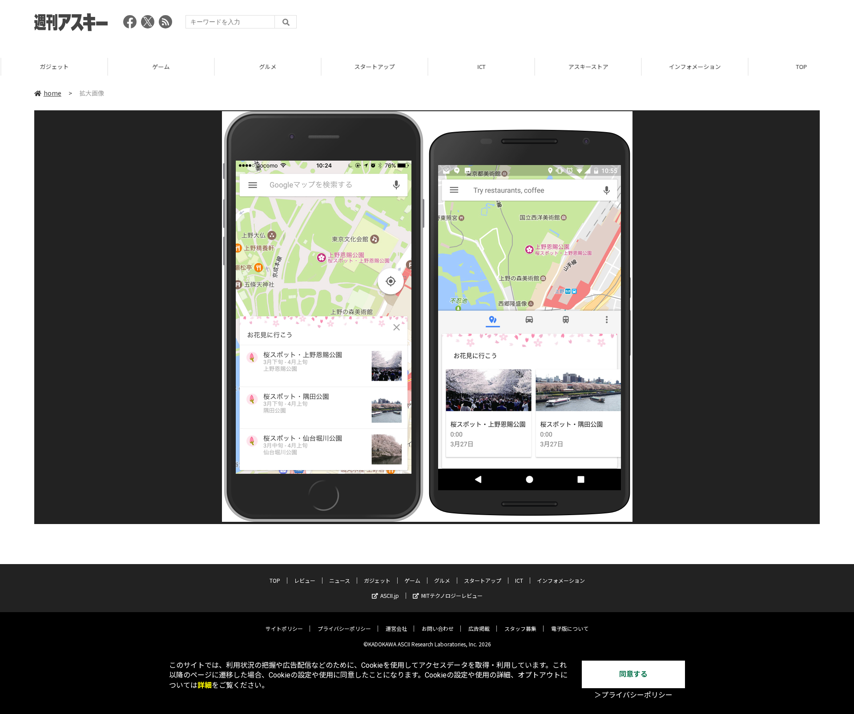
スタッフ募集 (520, 628)
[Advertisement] (658, 24)
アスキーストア (587, 66)
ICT (480, 66)
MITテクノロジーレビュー (452, 595)
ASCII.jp (389, 595)
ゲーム (160, 66)
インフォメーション (694, 66)
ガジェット (53, 66)
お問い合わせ (438, 628)
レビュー (304, 580)
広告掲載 (479, 628)
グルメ (266, 66)
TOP (800, 66)
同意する (633, 674)
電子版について (569, 628)
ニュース (339, 580)
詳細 (204, 685)
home (52, 93)
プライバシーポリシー (344, 628)
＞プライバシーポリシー (633, 695)
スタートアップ (373, 66)
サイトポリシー (284, 628)
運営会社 (396, 628)
